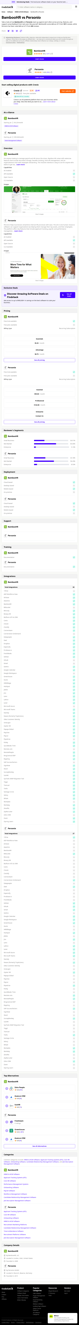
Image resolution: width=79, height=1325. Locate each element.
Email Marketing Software (37, 1301)
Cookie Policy (5, 1322)
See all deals (69, 295)
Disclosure (38, 1322)
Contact (4, 1294)
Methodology (20, 42)
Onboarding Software (18, 1162)
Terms (13, 1322)
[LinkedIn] (12, 31)
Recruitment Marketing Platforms (15, 1225)
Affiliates (4, 1299)
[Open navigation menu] (76, 6)
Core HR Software (10, 1181)
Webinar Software (38, 1304)
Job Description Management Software (17, 1201)
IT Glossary (52, 1293)
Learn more (20, 165)
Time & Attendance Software (13, 1231)
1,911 (48, 54)
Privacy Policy (20, 1322)
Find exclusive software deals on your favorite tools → (49, 2)
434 (48, 72)
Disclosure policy (11, 42)
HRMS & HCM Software (11, 126)
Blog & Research (53, 1291)
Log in (66, 1293)
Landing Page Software (39, 1306)
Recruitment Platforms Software (15, 1234)
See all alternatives (40, 1146)
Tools (50, 1295)
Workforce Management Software (15, 1194)
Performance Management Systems (16, 1184)
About (3, 1292)
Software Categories (23, 1291)
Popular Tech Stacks (23, 1295)
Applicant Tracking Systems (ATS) (52, 1160)
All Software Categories (36, 1313)
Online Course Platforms (37, 1309)
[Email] (16, 31)
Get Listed (67, 1291)
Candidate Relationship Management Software (42, 1162)
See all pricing (39, 360)
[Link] (21, 31)
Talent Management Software (13, 140)
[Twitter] (8, 31)
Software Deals (21, 1293)
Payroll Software (9, 1191)
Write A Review (21, 1300)
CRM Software (37, 1293)
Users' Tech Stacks (22, 1298)
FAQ (3, 1297)
